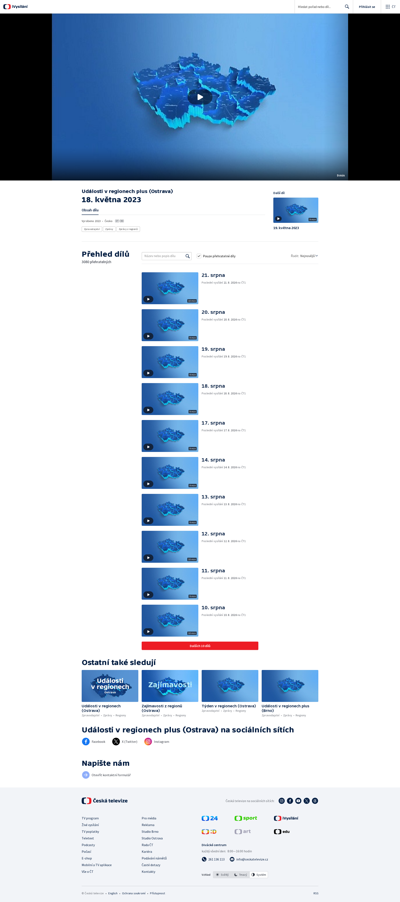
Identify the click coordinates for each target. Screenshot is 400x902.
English (112, 893)
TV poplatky (90, 831)
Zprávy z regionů (128, 229)
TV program (90, 818)
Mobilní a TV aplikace (97, 865)
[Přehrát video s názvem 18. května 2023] (200, 97)
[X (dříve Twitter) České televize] (306, 800)
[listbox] (240, 874)
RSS (316, 893)
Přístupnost (157, 893)
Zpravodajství (92, 229)
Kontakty (148, 871)
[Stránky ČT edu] (281, 833)
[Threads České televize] (315, 800)
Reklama (148, 825)
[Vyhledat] (188, 256)
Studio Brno (150, 831)
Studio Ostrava (152, 838)
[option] (222, 875)
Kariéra (147, 851)
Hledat (347, 7)
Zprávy (109, 229)
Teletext (88, 838)
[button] (200, 97)
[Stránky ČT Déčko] (209, 833)
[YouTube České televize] (298, 800)
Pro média (149, 818)
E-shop (87, 858)
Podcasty (88, 845)
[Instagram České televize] (281, 800)
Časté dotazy (151, 865)
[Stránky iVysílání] (286, 819)
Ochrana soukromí (133, 893)
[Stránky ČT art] (243, 833)
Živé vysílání (90, 825)
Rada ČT (147, 845)
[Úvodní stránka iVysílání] (19, 6)
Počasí (86, 851)
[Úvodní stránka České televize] (105, 800)
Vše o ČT (88, 871)
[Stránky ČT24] (210, 819)
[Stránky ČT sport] (246, 819)
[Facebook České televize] (290, 800)
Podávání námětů (154, 858)
